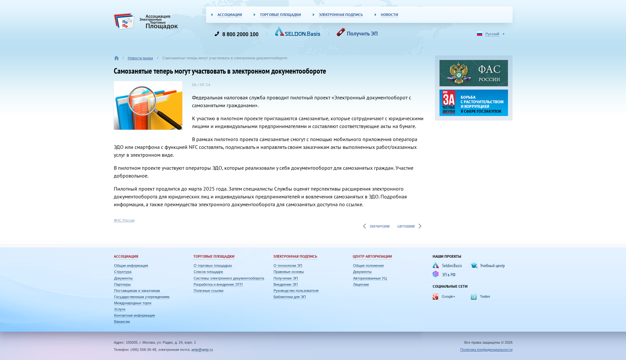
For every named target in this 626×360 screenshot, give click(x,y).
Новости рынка (140, 58)
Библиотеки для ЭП (290, 297)
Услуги (119, 309)
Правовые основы (289, 272)
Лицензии (361, 284)
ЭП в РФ (448, 275)
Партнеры (122, 284)
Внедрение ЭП (286, 284)
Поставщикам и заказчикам (137, 291)
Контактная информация (134, 315)
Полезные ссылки (208, 291)
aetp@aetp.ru (202, 350)
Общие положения (368, 265)
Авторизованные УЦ (370, 278)
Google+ (448, 296)
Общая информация (131, 265)
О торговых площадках (213, 265)
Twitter (485, 296)
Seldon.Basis (452, 265)
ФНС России (124, 220)
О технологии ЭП (288, 265)
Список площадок (208, 272)
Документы (123, 278)
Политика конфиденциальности (486, 350)
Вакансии (122, 322)
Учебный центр (492, 265)
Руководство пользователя (296, 291)
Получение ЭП (286, 278)
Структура (122, 272)
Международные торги (132, 303)
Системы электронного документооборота (229, 278)
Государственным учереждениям (142, 297)
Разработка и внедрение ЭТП (218, 284)
